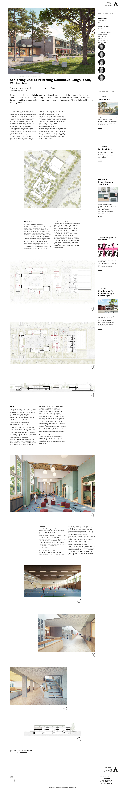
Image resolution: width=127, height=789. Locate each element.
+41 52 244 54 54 (107, 783)
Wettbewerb (104, 99)
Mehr (100, 128)
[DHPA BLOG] (15, 777)
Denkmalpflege (105, 149)
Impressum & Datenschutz (70, 787)
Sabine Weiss (102, 42)
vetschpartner (27, 750)
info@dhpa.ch (108, 785)
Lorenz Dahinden (103, 34)
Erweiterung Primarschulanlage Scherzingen (106, 293)
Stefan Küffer (102, 36)
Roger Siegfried (103, 40)
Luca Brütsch (102, 38)
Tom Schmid (23, 752)
